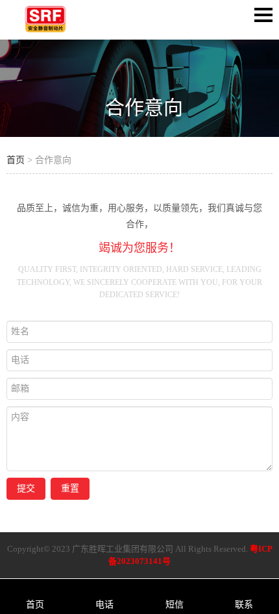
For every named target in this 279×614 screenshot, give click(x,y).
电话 (104, 604)
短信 (174, 604)
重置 (70, 488)
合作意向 (144, 107)
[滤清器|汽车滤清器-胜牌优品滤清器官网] (45, 30)
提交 (26, 488)
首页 (15, 160)
